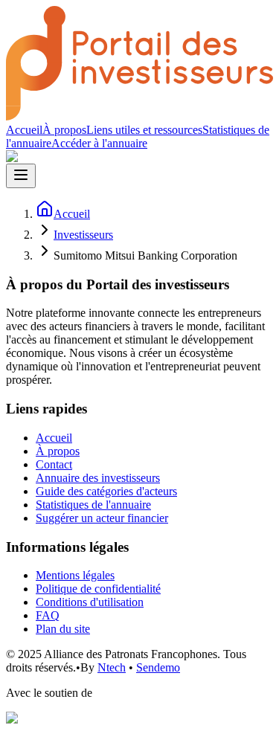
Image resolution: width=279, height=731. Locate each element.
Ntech (111, 667)
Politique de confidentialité (98, 588)
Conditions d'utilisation (90, 602)
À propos (64, 129)
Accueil (24, 129)
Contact (54, 464)
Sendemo (158, 667)
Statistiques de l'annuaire (93, 504)
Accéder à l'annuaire (99, 143)
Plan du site (63, 628)
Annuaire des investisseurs (98, 477)
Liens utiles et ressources (144, 129)
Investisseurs (83, 234)
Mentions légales (75, 575)
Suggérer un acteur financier (102, 518)
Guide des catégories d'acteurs (106, 491)
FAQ (48, 615)
